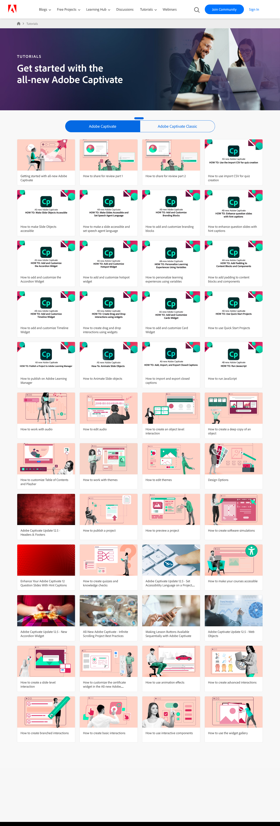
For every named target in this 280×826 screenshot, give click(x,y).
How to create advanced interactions (232, 682)
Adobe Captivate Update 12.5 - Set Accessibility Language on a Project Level (169, 585)
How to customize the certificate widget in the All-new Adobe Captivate (104, 686)
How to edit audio (95, 429)
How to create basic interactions (104, 733)
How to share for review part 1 (103, 176)
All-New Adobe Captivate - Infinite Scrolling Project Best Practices (105, 634)
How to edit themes (159, 480)
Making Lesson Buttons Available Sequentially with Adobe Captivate (168, 634)
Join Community (224, 9)
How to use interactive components (169, 733)
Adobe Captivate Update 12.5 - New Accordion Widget (43, 634)
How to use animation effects (165, 682)
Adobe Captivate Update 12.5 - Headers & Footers (40, 532)
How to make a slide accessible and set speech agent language (106, 228)
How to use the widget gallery (228, 733)
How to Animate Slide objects (102, 378)
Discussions (124, 9)
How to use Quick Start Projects (229, 328)
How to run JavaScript (222, 378)
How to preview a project (162, 530)
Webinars (170, 9)
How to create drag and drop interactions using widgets (102, 330)
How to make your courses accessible (233, 581)
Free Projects (67, 9)
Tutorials (147, 9)
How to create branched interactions (44, 733)
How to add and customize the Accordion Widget (40, 279)
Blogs (43, 9)
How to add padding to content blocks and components (228, 279)
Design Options (218, 480)
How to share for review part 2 (166, 176)
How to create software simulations (231, 530)
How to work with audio (36, 429)
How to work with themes (100, 480)
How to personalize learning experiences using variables (164, 279)
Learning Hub (96, 9)
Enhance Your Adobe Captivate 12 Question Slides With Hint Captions (43, 583)
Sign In (254, 9)
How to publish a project (99, 530)
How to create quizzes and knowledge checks (100, 583)
